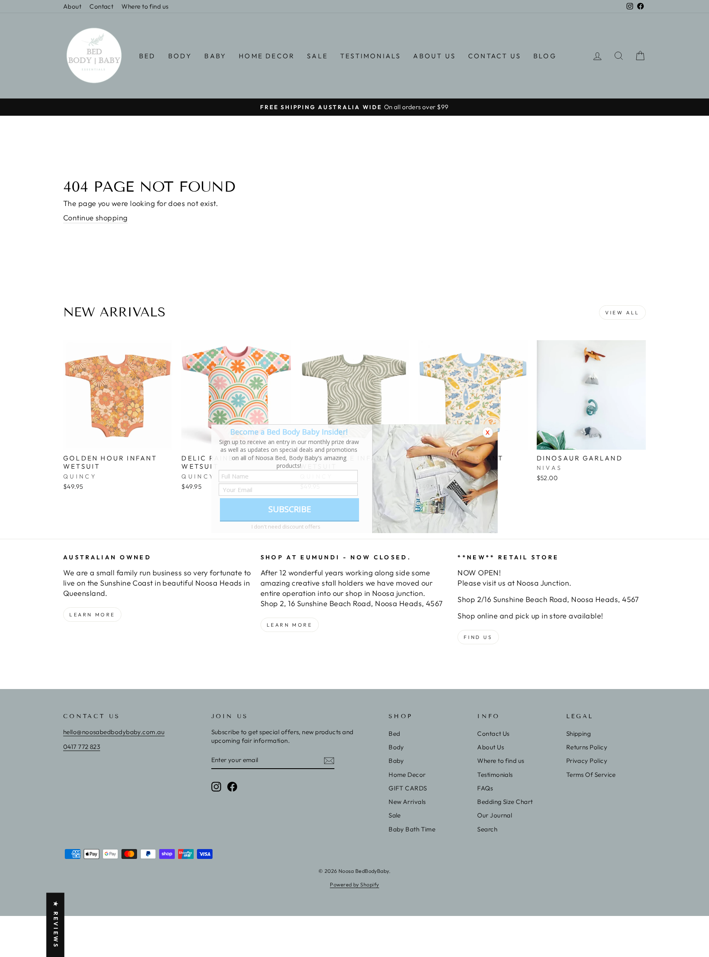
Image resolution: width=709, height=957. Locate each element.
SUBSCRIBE (289, 509)
